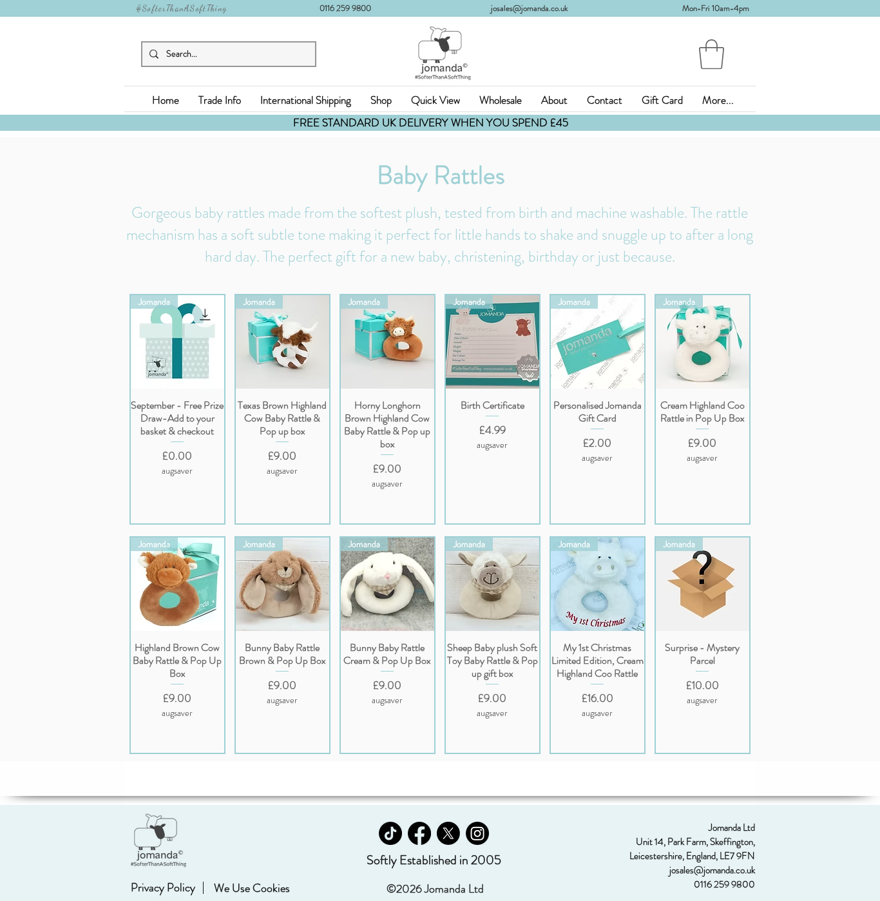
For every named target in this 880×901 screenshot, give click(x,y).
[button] (711, 54)
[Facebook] (419, 833)
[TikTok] (390, 833)
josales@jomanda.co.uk (534, 8)
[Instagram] (477, 833)
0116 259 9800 (349, 8)
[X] (448, 833)
